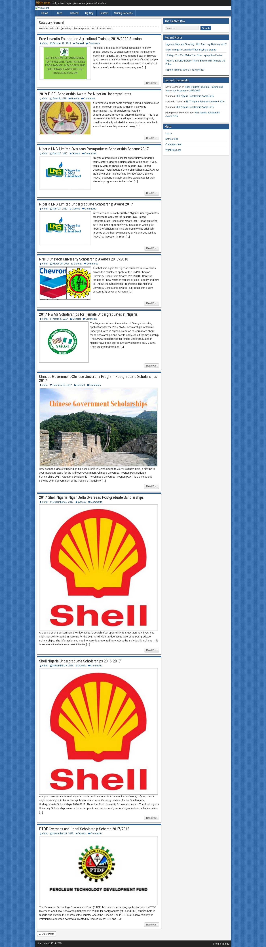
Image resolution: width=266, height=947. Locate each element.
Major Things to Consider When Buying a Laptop (190, 49)
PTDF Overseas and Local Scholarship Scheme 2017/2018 (84, 829)
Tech (59, 13)
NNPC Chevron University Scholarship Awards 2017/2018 (83, 259)
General (74, 13)
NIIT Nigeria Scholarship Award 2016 (195, 96)
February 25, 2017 (62, 385)
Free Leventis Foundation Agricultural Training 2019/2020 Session (90, 39)
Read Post (151, 83)
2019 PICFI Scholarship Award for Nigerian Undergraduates (85, 94)
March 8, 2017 (60, 318)
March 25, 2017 (61, 263)
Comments (94, 43)
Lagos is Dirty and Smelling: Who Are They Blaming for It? (196, 44)
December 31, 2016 (63, 502)
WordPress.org (173, 150)
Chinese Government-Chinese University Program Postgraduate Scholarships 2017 (98, 378)
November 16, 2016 (63, 833)
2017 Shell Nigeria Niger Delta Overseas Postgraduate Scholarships (91, 497)
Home (44, 13)
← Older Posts (46, 934)
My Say (89, 13)
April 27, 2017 (60, 153)
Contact (104, 13)
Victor (45, 43)
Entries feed (171, 138)
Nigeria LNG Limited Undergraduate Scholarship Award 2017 (86, 204)
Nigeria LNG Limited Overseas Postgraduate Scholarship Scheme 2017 (94, 149)
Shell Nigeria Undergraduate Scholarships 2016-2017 (80, 661)
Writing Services (123, 13)
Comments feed (173, 144)
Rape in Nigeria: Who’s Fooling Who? (184, 69)
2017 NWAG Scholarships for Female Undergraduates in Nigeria (88, 314)
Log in (168, 133)
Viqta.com (43, 3)
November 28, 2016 (63, 665)
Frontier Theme (221, 943)
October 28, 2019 (62, 43)
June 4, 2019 (59, 98)
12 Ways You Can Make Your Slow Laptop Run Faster (193, 55)
